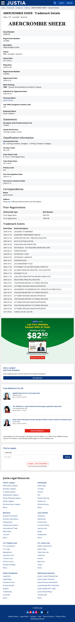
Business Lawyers (9, 489)
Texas (40, 565)
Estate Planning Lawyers (12, 498)
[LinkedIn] (27, 612)
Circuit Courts (8, 558)
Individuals (42, 482)
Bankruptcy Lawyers (10, 486)
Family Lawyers (8, 501)
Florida (40, 558)
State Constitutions (45, 546)
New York (41, 561)
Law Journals (42, 528)
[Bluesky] (42, 612)
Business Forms (9, 582)
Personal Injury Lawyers (12, 504)
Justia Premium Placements (47, 582)
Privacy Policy (61, 616)
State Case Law (43, 552)
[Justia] (16, 3)
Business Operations (10, 519)
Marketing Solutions (46, 573)
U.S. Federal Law (10, 543)
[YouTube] (30, 612)
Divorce (40, 492)
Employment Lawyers (11, 495)
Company (33, 616)
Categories (19, 8)
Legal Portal (24, 616)
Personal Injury (43, 504)
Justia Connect (13, 616)
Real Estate (7, 531)
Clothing (27, 8)
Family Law (41, 501)
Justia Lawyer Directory (46, 579)
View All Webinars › (38, 431)
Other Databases (10, 573)
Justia (3, 8)
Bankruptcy (42, 486)
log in (10, 202)
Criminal (41, 489)
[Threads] (39, 612)
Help (39, 616)
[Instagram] (36, 612)
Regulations (7, 552)
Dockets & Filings (9, 565)
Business (6, 513)
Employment (7, 522)
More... (5, 507)
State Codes (42, 549)
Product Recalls (8, 585)
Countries (6, 595)
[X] (44, 612)
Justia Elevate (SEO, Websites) (48, 585)
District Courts (8, 561)
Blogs (40, 531)
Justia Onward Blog (45, 592)
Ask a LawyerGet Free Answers (11, 369)
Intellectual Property (10, 525)
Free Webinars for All (13, 388)
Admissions (42, 519)
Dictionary (41, 516)
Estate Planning (43, 498)
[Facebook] (33, 612)
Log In (61, 3)
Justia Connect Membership (48, 576)
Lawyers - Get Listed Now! (37, 464)
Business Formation (10, 516)
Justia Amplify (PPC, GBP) (47, 588)
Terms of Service (48, 616)
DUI (39, 495)
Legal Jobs (7, 576)
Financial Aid (42, 522)
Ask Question (37, 378)
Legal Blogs (7, 579)
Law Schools (43, 513)
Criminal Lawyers (9, 492)
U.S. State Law (44, 543)
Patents (6, 588)
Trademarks (10, 8)
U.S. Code (6, 549)
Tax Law (6, 534)
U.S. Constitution (9, 546)
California (41, 555)
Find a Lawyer (9, 448)
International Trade (10, 528)
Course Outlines (43, 525)
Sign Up (69, 3)
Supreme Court (8, 555)
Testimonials (42, 595)
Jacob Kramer (8, 100)
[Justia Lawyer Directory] (47, 612)
